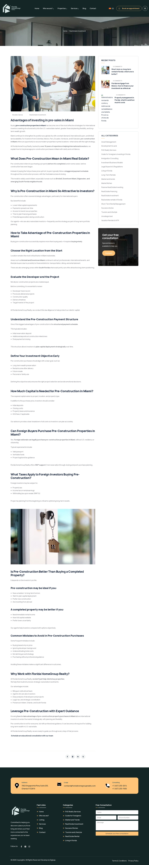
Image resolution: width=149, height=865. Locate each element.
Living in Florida (106, 171)
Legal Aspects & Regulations (112, 166)
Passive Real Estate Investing (112, 187)
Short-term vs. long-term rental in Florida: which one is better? (122, 71)
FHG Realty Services (108, 150)
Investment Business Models (112, 162)
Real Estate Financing (109, 191)
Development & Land (109, 146)
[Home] (21, 811)
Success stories (107, 208)
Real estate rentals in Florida (111, 200)
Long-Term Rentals (108, 175)
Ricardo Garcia (17, 115)
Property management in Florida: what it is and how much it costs (124, 100)
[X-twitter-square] (25, 846)
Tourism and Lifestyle (109, 212)
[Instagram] (29, 846)
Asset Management (108, 142)
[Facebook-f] (21, 846)
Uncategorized (107, 216)
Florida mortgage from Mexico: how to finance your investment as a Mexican (122, 85)
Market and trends (108, 179)
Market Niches (106, 183)
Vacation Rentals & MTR (110, 220)
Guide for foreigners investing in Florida (115, 154)
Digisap (52, 860)
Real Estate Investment (77, 31)
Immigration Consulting (109, 158)
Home (65, 31)
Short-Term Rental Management (113, 204)
